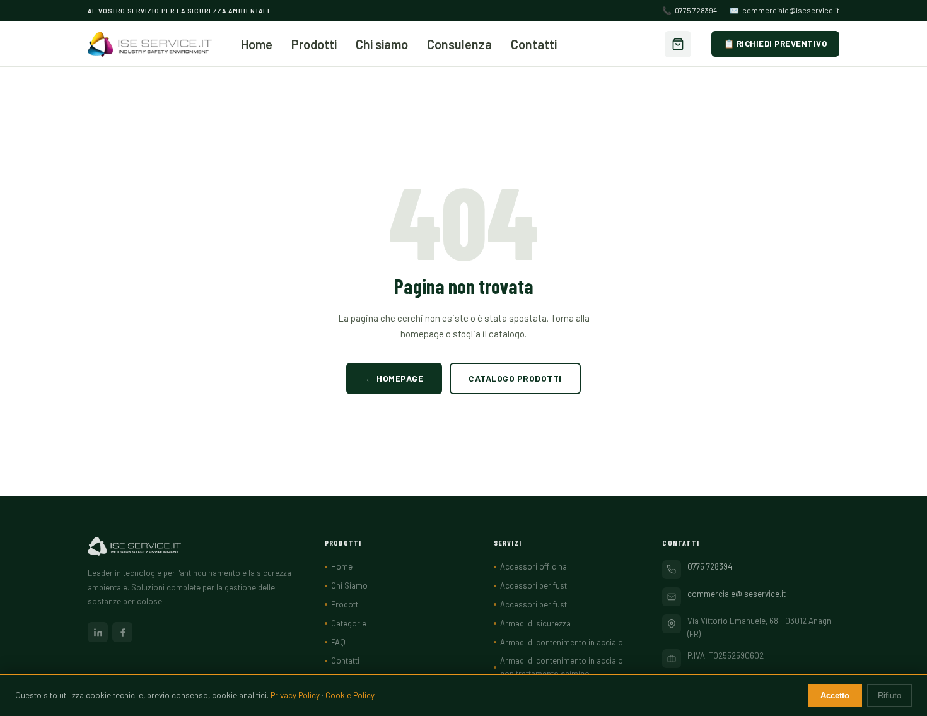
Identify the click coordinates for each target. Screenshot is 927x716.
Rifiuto (889, 695)
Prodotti (314, 44)
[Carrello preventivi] (678, 44)
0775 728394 (689, 10)
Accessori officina (533, 566)
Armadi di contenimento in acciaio (561, 642)
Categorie (348, 623)
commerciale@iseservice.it (784, 10)
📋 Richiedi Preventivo (775, 43)
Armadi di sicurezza (535, 623)
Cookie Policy (350, 695)
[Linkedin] (98, 632)
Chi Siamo (349, 585)
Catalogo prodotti (515, 378)
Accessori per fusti (534, 585)
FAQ (338, 642)
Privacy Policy (295, 695)
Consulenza (459, 44)
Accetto (834, 695)
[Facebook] (122, 632)
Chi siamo (382, 44)
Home (256, 44)
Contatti (534, 44)
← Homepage (394, 378)
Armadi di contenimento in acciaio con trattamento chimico (561, 667)
